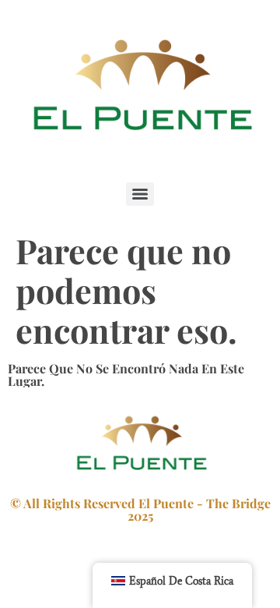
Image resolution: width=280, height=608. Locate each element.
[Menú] (140, 194)
